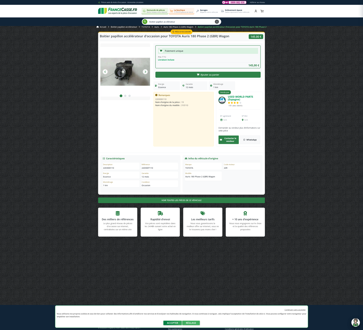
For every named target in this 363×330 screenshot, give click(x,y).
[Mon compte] (256, 11)
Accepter (172, 322)
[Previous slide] (105, 71)
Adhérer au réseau (257, 2)
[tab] (121, 96)
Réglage (191, 322)
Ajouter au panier (210, 74)
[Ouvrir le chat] (356, 324)
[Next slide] (145, 71)
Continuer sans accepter (295, 309)
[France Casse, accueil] (117, 11)
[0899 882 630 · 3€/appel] (234, 2)
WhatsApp (251, 139)
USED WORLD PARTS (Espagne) (240, 98)
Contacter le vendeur (230, 139)
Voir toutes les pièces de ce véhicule (181, 200)
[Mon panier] (262, 11)
